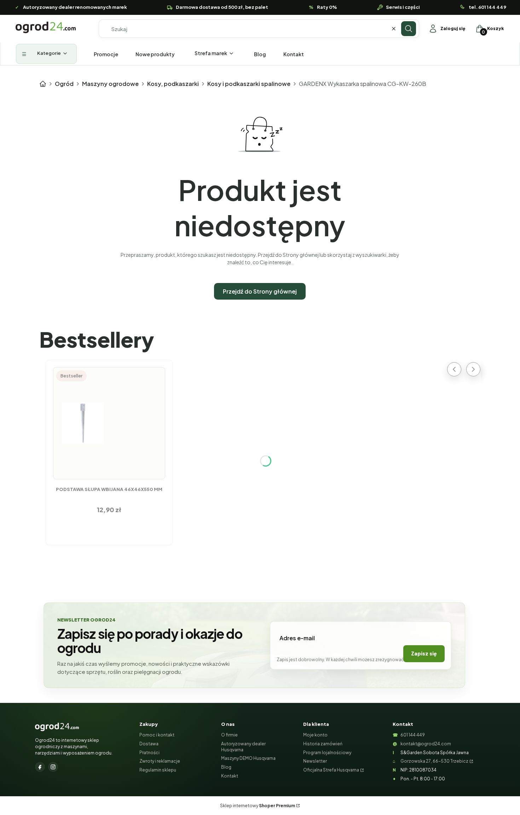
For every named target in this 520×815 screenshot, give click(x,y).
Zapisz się (424, 653)
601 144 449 (412, 735)
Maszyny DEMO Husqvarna (248, 758)
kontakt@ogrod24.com (425, 743)
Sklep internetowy (257, 805)
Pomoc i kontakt (156, 735)
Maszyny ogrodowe (110, 83)
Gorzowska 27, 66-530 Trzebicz (434, 761)
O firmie (229, 735)
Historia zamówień (322, 743)
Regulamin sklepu (157, 770)
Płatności (149, 752)
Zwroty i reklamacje (159, 761)
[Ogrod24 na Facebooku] (40, 767)
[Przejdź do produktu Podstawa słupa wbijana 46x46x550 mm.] (109, 423)
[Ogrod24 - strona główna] (57, 727)
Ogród (64, 83)
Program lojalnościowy (327, 752)
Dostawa (148, 743)
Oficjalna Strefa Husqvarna (331, 770)
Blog (226, 767)
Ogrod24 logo (46, 27)
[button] (408, 28)
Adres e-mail (297, 638)
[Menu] (46, 54)
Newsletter (315, 761)
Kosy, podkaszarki (173, 83)
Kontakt (229, 776)
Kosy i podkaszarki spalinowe (248, 83)
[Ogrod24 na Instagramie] (53, 767)
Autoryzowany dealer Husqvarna (243, 746)
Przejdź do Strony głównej (260, 291)
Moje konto (315, 735)
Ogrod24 (42, 83)
